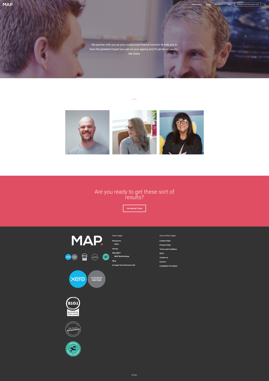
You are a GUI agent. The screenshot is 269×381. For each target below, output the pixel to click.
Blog (114, 261)
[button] (87, 132)
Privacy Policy (165, 245)
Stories (115, 249)
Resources (116, 241)
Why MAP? (116, 253)
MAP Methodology (121, 256)
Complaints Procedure (168, 266)
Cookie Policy (165, 241)
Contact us (164, 258)
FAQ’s (116, 244)
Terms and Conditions (168, 249)
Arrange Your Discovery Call (123, 265)
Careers (163, 262)
